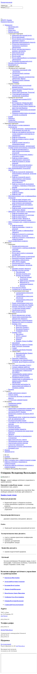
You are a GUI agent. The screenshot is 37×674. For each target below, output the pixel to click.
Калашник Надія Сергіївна (12, 585)
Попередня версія (6, 2)
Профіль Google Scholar (9, 495)
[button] (8, 25)
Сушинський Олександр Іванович (14, 604)
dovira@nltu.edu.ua (7, 630)
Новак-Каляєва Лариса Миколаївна (15, 593)
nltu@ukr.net (4, 616)
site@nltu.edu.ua (20, 646)
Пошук (3, 7)
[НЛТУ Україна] (6, 20)
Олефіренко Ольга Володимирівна (14, 597)
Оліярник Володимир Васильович (14, 601)
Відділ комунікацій (6, 644)
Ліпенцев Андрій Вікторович (13, 589)
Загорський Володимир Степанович (15, 581)
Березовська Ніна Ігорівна (12, 577)
